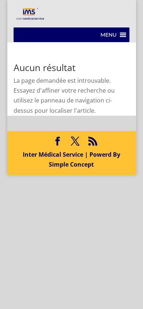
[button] (108, 34)
